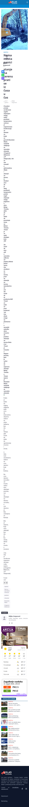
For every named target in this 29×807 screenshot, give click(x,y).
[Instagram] (12, 623)
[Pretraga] (27, 2)
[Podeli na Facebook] (4, 582)
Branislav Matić (6, 601)
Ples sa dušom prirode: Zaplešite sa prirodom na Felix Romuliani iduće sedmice (14, 710)
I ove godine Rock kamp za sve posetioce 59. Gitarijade (14, 754)
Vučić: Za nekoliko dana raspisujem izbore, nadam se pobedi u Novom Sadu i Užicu (14, 722)
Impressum (4, 796)
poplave (6, 595)
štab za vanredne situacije (6, 591)
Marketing (4, 801)
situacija (6, 598)
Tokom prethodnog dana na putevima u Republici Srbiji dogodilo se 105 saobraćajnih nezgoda (14, 716)
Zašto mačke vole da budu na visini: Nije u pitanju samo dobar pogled (13, 735)
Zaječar (6, 586)
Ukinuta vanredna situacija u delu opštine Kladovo (14, 704)
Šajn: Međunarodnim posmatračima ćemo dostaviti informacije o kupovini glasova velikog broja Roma (14, 729)
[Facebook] (9, 623)
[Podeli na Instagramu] (7, 582)
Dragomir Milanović (6, 606)
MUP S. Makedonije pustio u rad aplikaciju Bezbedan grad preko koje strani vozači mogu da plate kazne (14, 748)
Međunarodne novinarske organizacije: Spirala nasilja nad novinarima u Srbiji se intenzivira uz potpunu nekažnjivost (14, 741)
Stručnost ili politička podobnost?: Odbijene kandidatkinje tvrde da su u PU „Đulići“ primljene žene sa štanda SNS (14, 760)
